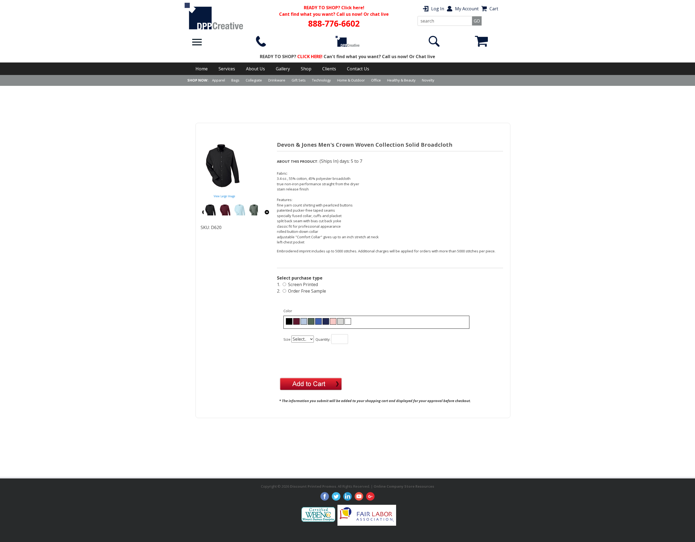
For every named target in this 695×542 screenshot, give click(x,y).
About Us (255, 69)
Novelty (428, 80)
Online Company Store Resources (404, 486)
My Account (467, 9)
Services (227, 69)
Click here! (352, 8)
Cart (493, 9)
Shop (306, 69)
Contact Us (358, 69)
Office (376, 80)
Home (201, 69)
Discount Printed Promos (313, 486)
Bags (235, 80)
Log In (437, 9)
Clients (329, 69)
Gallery (283, 69)
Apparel (218, 80)
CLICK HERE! (310, 56)
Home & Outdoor (351, 80)
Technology (321, 80)
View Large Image (224, 196)
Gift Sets (299, 80)
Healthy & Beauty (401, 80)
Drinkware (276, 80)
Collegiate (254, 80)
